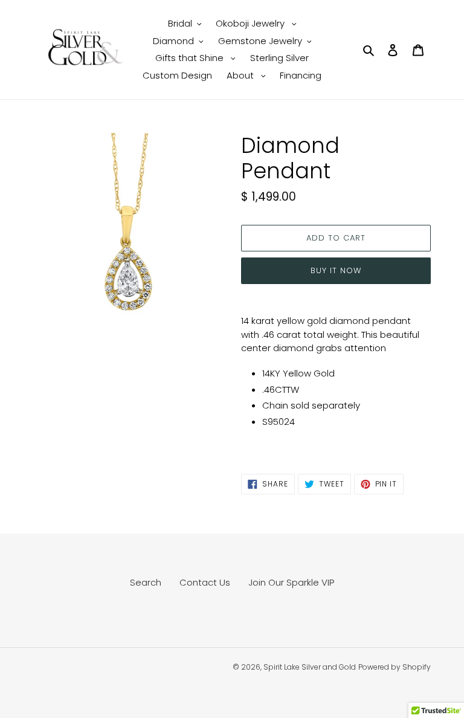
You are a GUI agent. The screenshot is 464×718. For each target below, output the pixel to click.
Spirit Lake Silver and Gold (309, 667)
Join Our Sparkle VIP (291, 582)
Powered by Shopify (394, 667)
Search (145, 582)
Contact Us (204, 582)
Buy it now (336, 270)
